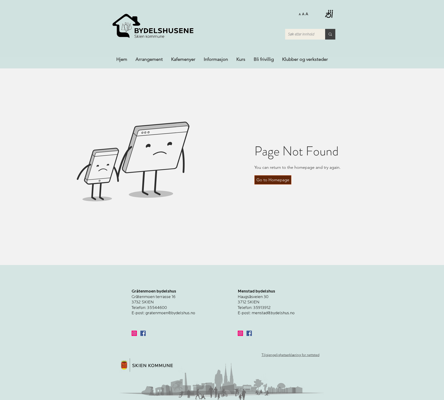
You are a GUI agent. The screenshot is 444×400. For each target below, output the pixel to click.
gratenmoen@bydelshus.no (170, 313)
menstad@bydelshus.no (273, 313)
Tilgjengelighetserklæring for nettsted (290, 355)
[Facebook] (143, 333)
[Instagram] (134, 333)
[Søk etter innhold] (330, 34)
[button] (303, 13)
